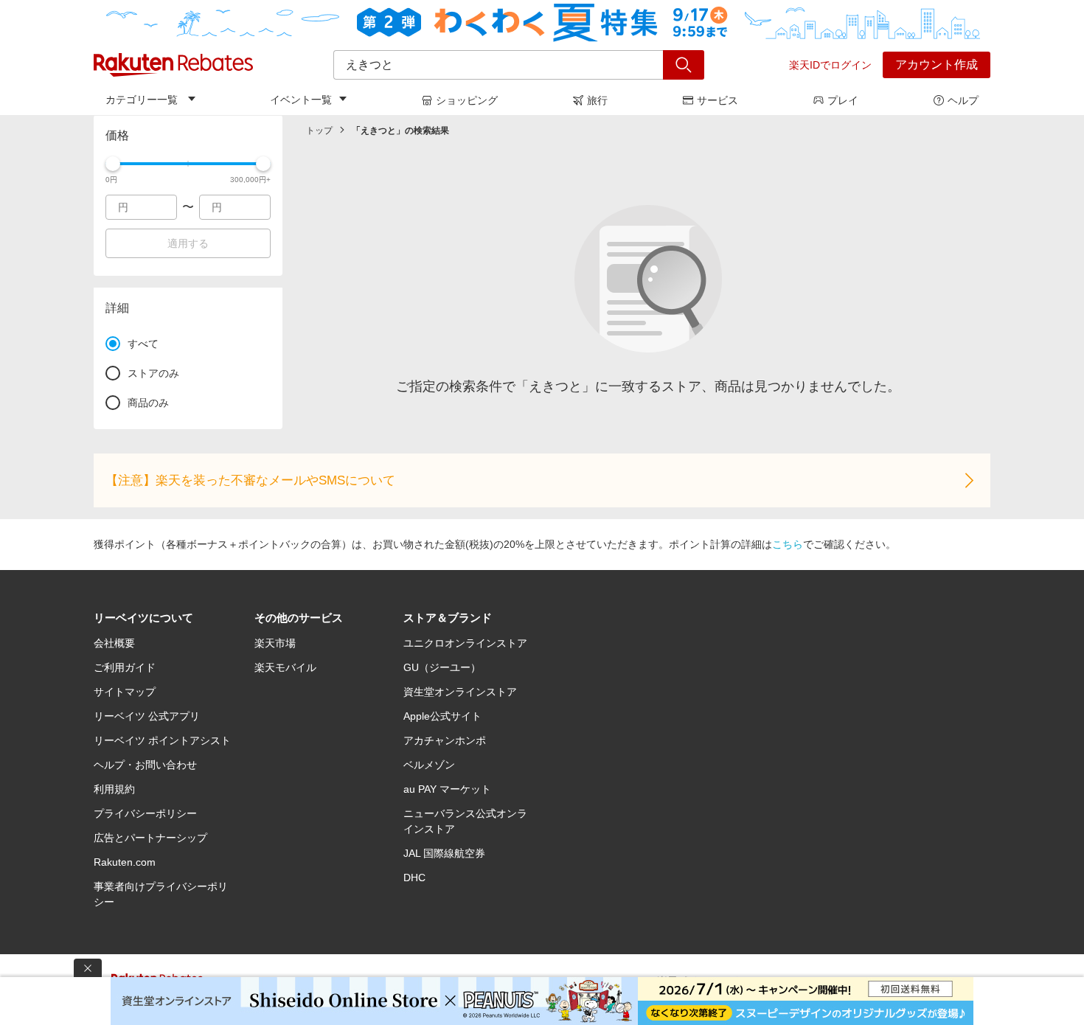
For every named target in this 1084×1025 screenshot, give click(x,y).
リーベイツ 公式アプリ (147, 716)
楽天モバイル (285, 667)
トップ (319, 130)
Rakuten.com (125, 862)
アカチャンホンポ (444, 740)
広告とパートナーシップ (150, 838)
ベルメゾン (429, 765)
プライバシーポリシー (145, 813)
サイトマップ (125, 692)
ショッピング (467, 100)
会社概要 (114, 643)
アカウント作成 (936, 64)
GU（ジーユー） (442, 667)
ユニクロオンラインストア (465, 643)
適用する (188, 243)
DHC (414, 877)
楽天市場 (275, 643)
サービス (717, 100)
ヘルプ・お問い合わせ (145, 765)
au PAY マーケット (447, 789)
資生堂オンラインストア (460, 692)
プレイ (842, 100)
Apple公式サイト (442, 716)
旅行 (597, 100)
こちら (787, 544)
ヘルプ (963, 100)
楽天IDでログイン (830, 65)
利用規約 (114, 789)
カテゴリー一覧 (141, 99)
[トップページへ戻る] (173, 65)
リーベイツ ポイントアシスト (162, 740)
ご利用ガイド (125, 667)
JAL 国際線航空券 (444, 853)
